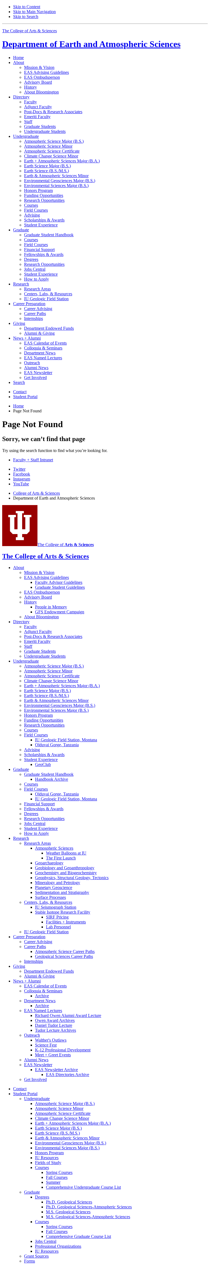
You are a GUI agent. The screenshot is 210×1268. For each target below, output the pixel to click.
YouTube (21, 484)
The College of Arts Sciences (29, 30)
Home (18, 57)
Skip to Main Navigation (34, 11)
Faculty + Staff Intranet (33, 459)
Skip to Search (25, 16)
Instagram (21, 479)
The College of (65, 544)
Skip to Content (26, 6)
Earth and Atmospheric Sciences (91, 44)
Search (19, 382)
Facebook (21, 474)
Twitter (19, 469)
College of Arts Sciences (36, 493)
